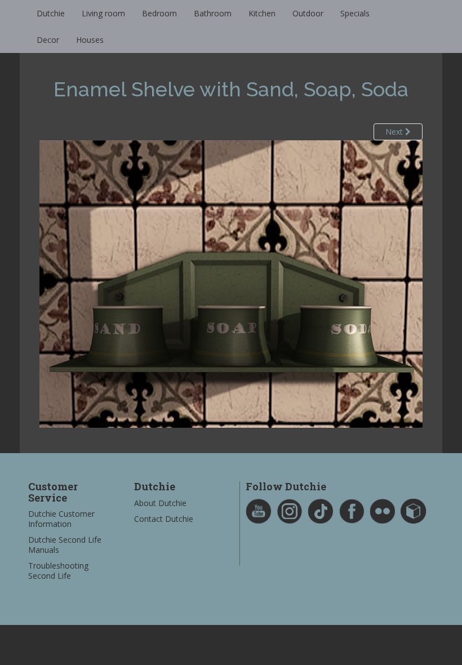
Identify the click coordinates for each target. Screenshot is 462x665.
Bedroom (159, 13)
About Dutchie (160, 503)
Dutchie (51, 13)
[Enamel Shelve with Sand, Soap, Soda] (231, 283)
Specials (355, 13)
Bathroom (213, 13)
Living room (103, 13)
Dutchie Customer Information (61, 518)
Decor (48, 39)
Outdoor (307, 13)
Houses (90, 39)
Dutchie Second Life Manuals (64, 544)
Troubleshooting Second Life (58, 570)
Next (395, 131)
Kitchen (262, 13)
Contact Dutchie (163, 518)
